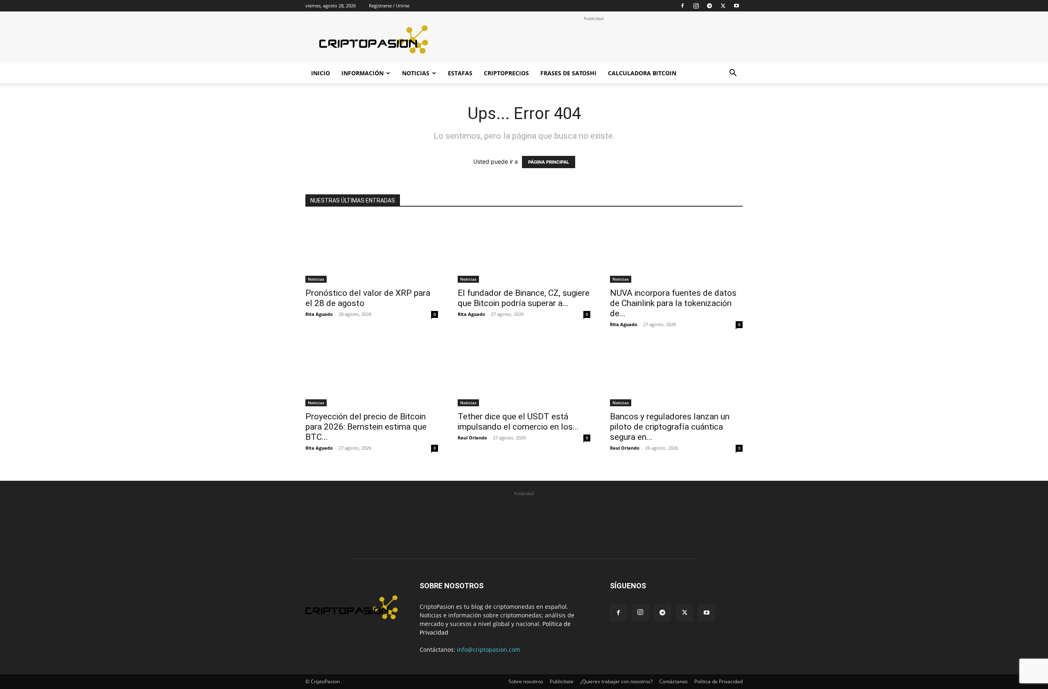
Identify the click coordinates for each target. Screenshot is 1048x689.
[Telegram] (709, 5)
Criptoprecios (506, 73)
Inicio (320, 73)
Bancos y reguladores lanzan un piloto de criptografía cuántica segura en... (670, 427)
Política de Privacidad (718, 681)
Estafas (460, 73)
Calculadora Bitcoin (642, 73)
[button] (733, 74)
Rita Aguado (319, 314)
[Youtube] (736, 5)
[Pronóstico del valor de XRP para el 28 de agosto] (371, 250)
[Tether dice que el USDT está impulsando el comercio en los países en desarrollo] (524, 373)
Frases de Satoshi (568, 73)
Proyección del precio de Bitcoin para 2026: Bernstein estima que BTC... (366, 427)
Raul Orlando (472, 438)
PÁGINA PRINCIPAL (548, 162)
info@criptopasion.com (488, 649)
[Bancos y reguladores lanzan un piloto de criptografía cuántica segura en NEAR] (676, 373)
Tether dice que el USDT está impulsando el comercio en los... (518, 422)
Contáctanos (673, 681)
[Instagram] (696, 5)
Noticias (415, 73)
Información (362, 73)
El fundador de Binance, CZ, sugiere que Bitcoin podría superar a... (524, 298)
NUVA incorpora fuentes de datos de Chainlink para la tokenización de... (673, 303)
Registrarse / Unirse (389, 5)
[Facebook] (682, 5)
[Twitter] (723, 5)
